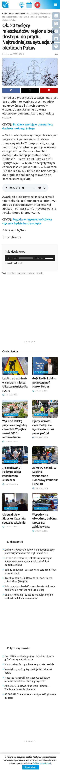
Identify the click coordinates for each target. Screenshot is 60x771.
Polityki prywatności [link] (42, 763)
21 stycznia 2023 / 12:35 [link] (13, 54)
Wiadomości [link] (11, 372)
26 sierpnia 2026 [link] (41, 437)
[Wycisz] (42, 258)
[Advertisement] (30, 310)
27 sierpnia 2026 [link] (11, 395)
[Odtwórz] (8, 258)
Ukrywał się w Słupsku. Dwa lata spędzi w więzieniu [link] (14, 518)
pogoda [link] (21, 273)
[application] (30, 258)
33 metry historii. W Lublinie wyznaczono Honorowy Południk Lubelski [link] (45, 476)
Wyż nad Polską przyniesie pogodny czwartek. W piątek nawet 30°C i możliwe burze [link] (14, 429)
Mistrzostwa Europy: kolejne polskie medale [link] (29, 664)
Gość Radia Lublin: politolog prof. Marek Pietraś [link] (44, 382)
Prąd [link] (39, 273)
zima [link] (31, 273)
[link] (5, 5)
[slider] (49, 258)
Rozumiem (30, 767)
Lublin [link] (12, 273)
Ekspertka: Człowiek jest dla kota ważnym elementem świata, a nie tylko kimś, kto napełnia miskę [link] (28, 561)
